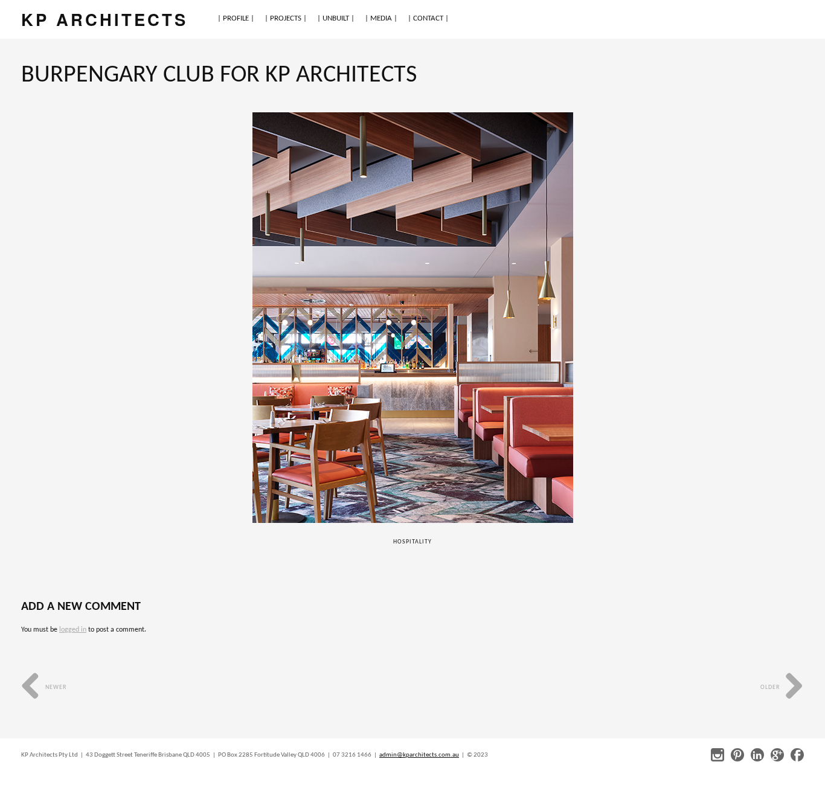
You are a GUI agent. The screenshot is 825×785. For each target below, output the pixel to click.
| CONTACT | (428, 18)
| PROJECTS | (286, 18)
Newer (54, 687)
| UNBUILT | (336, 18)
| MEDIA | (381, 18)
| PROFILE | (235, 18)
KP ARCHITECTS (104, 19)
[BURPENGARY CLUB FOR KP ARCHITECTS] (413, 317)
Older (771, 687)
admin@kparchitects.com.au (419, 755)
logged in (72, 629)
